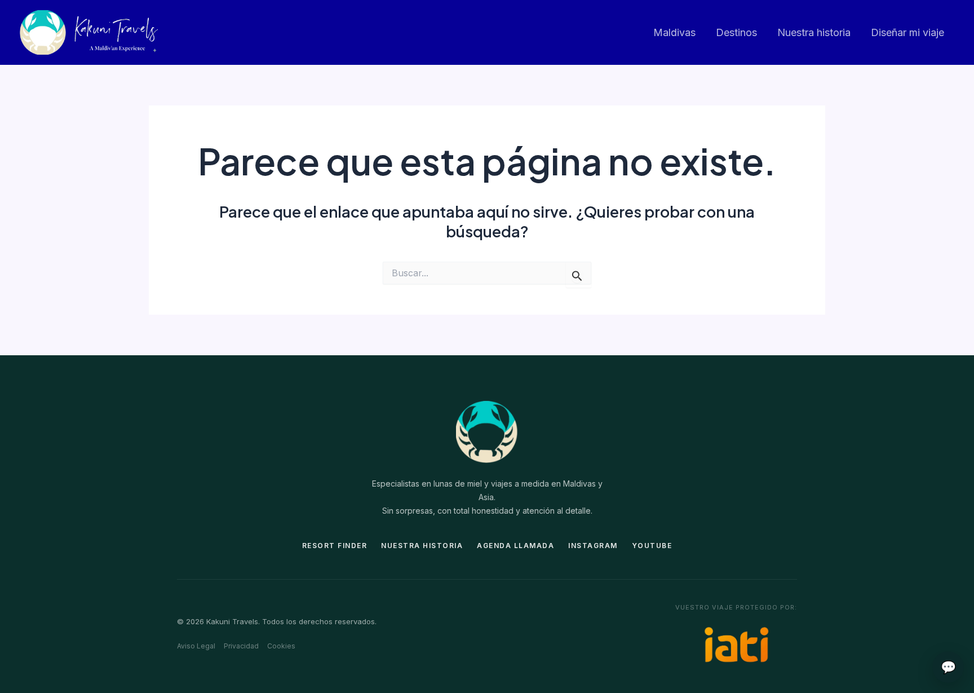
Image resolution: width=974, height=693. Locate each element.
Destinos (736, 32)
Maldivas (674, 32)
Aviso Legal (196, 646)
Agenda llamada (515, 545)
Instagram (593, 545)
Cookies (281, 646)
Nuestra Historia (422, 545)
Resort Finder (335, 545)
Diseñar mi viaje (907, 32)
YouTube (652, 545)
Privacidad (241, 646)
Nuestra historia (814, 32)
